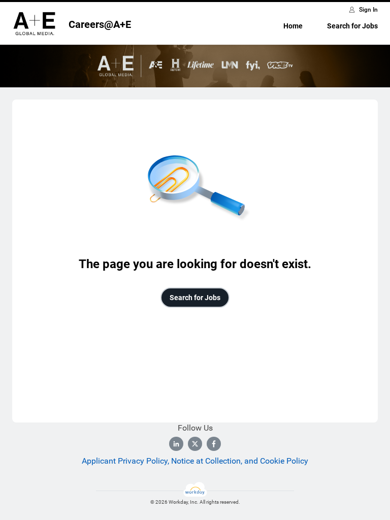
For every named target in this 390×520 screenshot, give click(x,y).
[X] (195, 444)
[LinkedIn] (176, 444)
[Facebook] (214, 444)
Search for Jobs (352, 26)
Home (293, 26)
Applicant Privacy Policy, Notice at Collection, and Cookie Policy (195, 461)
